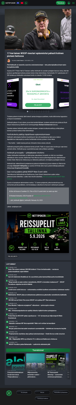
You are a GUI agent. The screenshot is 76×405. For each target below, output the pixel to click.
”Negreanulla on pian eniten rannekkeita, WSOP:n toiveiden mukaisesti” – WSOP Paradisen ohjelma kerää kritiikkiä (36, 283)
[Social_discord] (18, 3)
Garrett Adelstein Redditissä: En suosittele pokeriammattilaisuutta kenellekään (36, 277)
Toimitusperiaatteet (42, 398)
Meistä (42, 392)
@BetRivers (37, 196)
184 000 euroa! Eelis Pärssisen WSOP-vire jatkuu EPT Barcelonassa (32, 300)
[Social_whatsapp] (26, 3)
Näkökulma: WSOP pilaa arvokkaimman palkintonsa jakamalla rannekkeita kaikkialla (37, 295)
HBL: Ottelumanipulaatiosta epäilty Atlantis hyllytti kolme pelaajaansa (32, 310)
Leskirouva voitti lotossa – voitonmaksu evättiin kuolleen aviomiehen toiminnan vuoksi (38, 289)
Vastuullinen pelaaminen (60, 392)
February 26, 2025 (37, 200)
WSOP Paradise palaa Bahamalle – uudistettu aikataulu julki (29, 344)
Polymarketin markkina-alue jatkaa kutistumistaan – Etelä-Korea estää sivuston (37, 334)
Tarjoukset (60, 3)
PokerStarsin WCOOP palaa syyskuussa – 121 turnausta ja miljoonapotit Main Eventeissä (35, 317)
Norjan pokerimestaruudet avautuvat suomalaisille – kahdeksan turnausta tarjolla (37, 328)
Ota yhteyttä (24, 392)
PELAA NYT (9, 104)
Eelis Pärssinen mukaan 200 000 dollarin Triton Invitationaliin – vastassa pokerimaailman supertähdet (33, 270)
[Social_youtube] (22, 3)
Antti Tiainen (20, 60)
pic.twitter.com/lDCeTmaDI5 (18, 198)
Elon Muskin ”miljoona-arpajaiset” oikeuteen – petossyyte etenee (31, 305)
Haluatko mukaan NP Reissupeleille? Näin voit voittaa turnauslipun (32, 323)
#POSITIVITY (46, 196)
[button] (69, 3)
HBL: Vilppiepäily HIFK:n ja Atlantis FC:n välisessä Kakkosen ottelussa (33, 339)
